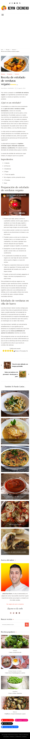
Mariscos (15, 712)
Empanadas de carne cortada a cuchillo (15, 552)
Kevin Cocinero (14, 735)
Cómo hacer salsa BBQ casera (15, 497)
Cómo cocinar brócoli (15, 652)
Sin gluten (9, 74)
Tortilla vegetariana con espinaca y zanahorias (15, 469)
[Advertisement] (15, 32)
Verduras (17, 74)
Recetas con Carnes (17, 671)
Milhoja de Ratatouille (15, 524)
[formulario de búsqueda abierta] (19, 3)
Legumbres (15, 691)
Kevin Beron (4, 88)
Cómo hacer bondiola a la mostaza (15, 441)
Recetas (3, 74)
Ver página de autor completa (15, 604)
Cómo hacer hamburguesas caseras (15, 673)
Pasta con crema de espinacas (15, 414)
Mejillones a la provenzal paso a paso (15, 714)
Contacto (24, 736)
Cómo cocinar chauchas (15, 693)
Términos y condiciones (15, 736)
